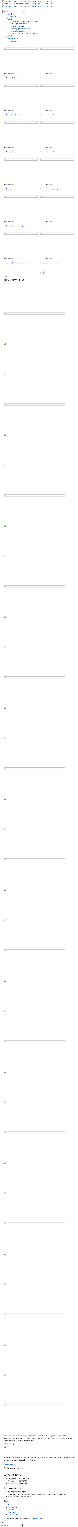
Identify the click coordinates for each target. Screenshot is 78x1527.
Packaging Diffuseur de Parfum (16, 263)
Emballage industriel (48, 78)
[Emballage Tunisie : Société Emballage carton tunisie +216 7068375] (27, 1)
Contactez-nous (13, 1515)
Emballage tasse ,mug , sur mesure (53, 189)
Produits (11, 1510)
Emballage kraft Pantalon (13, 115)
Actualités (11, 1512)
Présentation (12, 1507)
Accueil (10, 1505)
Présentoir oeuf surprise (49, 263)
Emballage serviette (47, 152)
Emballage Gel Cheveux (12, 78)
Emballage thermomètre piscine (16, 226)
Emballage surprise (11, 189)
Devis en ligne (10, 1444)
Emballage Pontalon (11, 152)
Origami (43, 226)
